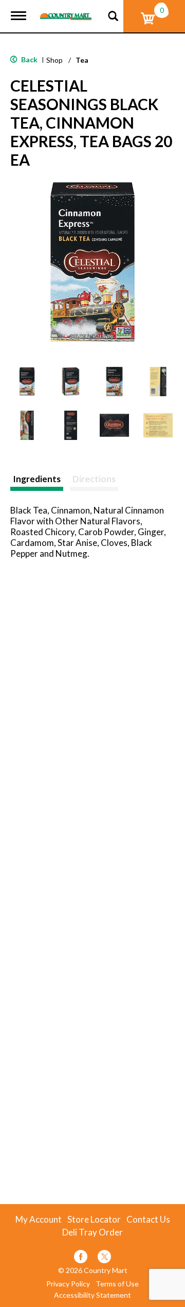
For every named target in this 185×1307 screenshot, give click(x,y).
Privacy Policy (68, 1284)
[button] (27, 381)
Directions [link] (94, 478)
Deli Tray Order (92, 1232)
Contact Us (148, 1219)
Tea (82, 60)
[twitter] (104, 1258)
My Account (38, 1219)
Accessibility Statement (92, 1295)
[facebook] (80, 1258)
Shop (54, 60)
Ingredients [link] (37, 478)
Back (29, 59)
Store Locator (94, 1219)
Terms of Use (117, 1284)
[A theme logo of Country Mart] (65, 10)
